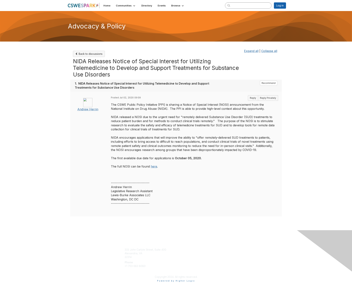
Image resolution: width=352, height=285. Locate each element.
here (154, 166)
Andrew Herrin (87, 109)
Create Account (134, 271)
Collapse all (269, 51)
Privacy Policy (238, 253)
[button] (126, 5)
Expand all (251, 51)
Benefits (182, 253)
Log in (280, 5)
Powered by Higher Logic (176, 280)
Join (180, 249)
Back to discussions (90, 53)
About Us (235, 249)
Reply (253, 98)
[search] (229, 5)
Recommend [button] (269, 83)
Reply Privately (268, 98)
